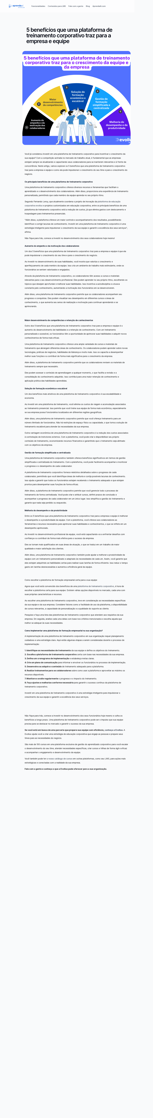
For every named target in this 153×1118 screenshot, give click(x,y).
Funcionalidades (38, 6)
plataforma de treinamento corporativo (96, 586)
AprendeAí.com (99, 6)
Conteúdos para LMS (57, 6)
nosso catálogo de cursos (60, 758)
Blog (88, 6)
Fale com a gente (75, 6)
